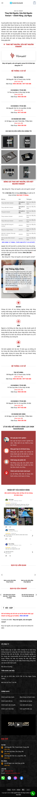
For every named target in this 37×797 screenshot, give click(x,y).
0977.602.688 (5, 255)
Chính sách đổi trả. (7, 701)
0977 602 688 (27, 84)
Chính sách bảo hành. (8, 697)
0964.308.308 (27, 252)
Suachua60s (5, 23)
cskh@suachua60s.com (12, 773)
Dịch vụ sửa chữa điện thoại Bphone (27, 581)
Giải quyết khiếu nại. (26, 709)
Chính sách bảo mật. (7, 709)
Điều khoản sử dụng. (26, 701)
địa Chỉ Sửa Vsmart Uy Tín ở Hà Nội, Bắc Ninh (28, 595)
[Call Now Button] (33, 793)
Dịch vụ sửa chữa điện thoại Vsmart (10, 581)
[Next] (32, 535)
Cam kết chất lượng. (26, 705)
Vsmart (21, 11)
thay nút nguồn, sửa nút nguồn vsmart (14, 63)
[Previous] (5, 535)
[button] (2, 3)
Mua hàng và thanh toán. (27, 697)
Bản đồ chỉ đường (6, 667)
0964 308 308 (17, 84)
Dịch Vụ (16, 11)
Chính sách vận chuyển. (8, 705)
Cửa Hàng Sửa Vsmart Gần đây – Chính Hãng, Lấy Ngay (9, 596)
